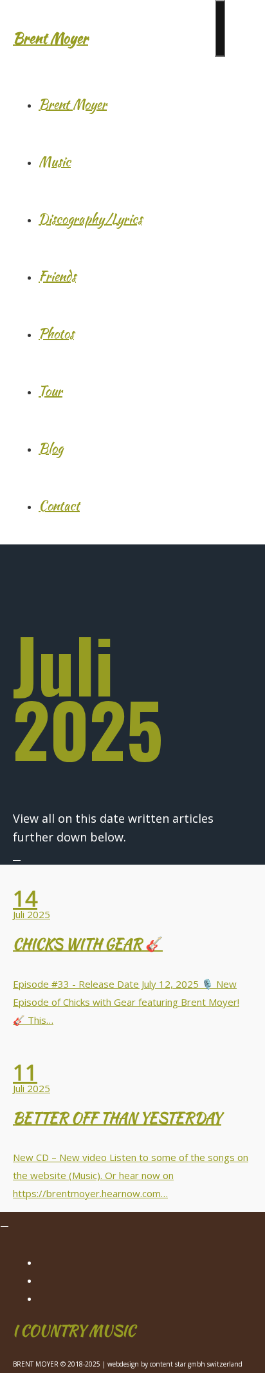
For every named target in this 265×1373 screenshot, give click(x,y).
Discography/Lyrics (90, 218)
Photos (56, 333)
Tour (50, 390)
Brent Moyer (50, 38)
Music (55, 161)
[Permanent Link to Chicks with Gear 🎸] (132, 874)
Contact (59, 505)
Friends (57, 276)
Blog (51, 448)
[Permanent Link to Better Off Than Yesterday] (132, 1048)
